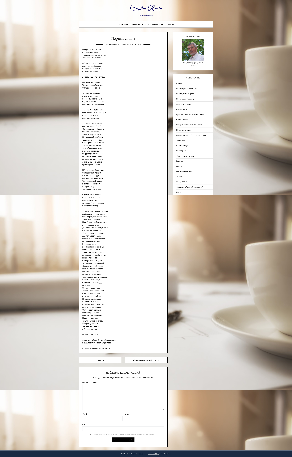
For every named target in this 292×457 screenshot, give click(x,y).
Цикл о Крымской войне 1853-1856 (190, 114)
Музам (179, 166)
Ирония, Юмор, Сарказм (100, 348)
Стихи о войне (181, 109)
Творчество (138, 24)
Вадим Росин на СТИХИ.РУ (161, 24)
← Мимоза (100, 360)
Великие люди (182, 145)
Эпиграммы (180, 177)
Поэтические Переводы (185, 99)
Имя (85, 414)
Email (127, 414)
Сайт (84, 425)
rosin (139, 44)
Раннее (179, 83)
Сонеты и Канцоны (183, 104)
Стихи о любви (182, 120)
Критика (179, 161)
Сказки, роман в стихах (185, 156)
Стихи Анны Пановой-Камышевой (189, 187)
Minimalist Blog (153, 454)
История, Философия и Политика (189, 125)
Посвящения (181, 151)
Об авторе (123, 24)
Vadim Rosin (146, 9)
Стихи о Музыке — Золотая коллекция (191, 135)
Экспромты (180, 140)
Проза (178, 192)
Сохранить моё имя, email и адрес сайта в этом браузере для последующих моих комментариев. (123, 434)
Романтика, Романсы (184, 171)
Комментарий (90, 382)
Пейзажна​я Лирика (183, 130)
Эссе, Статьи (181, 182)
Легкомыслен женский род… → (146, 360)
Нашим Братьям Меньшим (186, 88)
